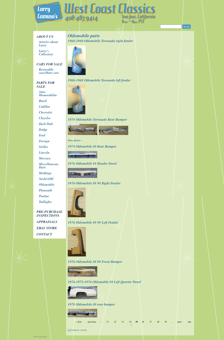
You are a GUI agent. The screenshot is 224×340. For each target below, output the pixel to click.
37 (150, 321)
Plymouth (45, 190)
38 (158, 321)
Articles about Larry (48, 43)
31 (107, 321)
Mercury (45, 158)
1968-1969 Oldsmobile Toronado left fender (99, 80)
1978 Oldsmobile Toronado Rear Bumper (97, 119)
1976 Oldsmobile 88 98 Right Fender (94, 183)
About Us (45, 36)
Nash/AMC (46, 178)
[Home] (112, 22)
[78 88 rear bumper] (83, 157)
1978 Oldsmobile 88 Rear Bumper (92, 146)
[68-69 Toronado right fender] (77, 74)
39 (165, 321)
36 (143, 321)
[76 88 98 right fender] (77, 216)
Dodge (43, 129)
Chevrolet (45, 112)
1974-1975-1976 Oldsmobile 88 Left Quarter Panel (104, 281)
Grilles (43, 146)
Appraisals (47, 221)
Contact (44, 234)
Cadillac (44, 106)
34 (130, 321)
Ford (42, 135)
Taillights (45, 201)
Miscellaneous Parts (49, 165)
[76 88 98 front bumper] (83, 275)
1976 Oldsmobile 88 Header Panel (92, 163)
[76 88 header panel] (83, 177)
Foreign (44, 141)
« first (78, 321)
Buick (43, 100)
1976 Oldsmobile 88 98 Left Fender (93, 222)
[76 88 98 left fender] (77, 255)
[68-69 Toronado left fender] (77, 113)
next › (180, 321)
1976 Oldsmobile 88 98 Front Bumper (95, 261)
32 (115, 321)
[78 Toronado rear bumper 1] (114, 134)
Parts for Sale (46, 84)
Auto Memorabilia (48, 93)
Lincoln (44, 152)
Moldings (45, 173)
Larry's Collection (46, 52)
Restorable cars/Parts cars (49, 71)
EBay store (47, 227)
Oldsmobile (46, 184)
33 (123, 321)
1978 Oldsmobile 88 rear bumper (91, 304)
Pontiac (44, 196)
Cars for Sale (49, 64)
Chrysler (45, 118)
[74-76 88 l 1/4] (83, 298)
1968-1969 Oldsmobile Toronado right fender (100, 40)
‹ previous (91, 321)
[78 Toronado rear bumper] (83, 134)
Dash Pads (46, 123)
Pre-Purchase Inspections (49, 213)
